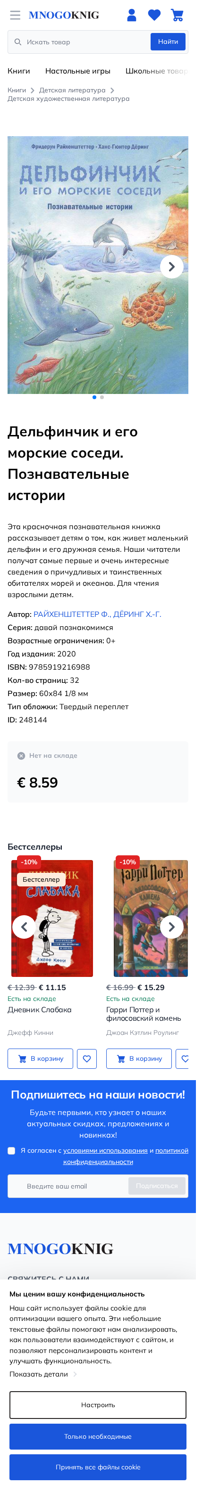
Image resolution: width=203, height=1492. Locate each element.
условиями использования (105, 1140)
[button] (172, 261)
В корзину (45, 1048)
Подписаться (157, 1175)
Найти (168, 41)
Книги (19, 70)
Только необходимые (98, 1436)
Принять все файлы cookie (98, 1467)
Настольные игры (77, 70)
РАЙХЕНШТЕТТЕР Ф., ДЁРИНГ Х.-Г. (97, 603)
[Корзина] (177, 15)
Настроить (98, 1405)
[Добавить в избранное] (83, 1048)
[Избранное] (154, 15)
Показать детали (38, 1373)
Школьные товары (160, 70)
